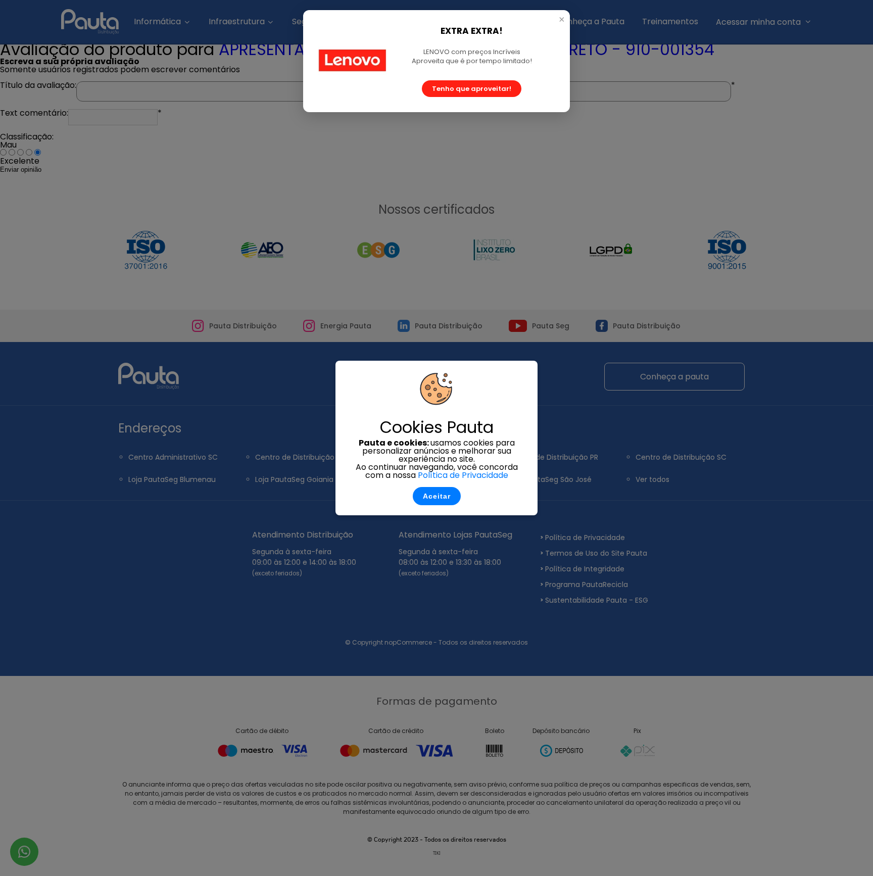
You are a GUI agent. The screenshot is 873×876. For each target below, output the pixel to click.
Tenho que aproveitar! (471, 88)
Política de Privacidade (463, 475)
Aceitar (437, 496)
